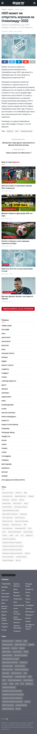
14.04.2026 (5, 191)
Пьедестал (6, 436)
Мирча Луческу (16, 525)
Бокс (4, 349)
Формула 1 (6, 468)
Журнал (5, 389)
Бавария (31, 496)
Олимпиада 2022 (26, 131)
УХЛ (22, 535)
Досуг (4, 385)
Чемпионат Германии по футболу (13, 546)
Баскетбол (6, 341)
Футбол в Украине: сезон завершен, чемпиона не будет (16, 242)
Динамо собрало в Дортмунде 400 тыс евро (17, 214)
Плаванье (6, 429)
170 (11, 301)
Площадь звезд (8, 432)
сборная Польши (21, 557)
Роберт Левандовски (14, 532)
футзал (18, 560)
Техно (4, 452)
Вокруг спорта (8, 365)
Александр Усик (7, 496)
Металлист (6, 525)
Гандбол (5, 373)
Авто (4, 334)
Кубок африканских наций (10, 510)
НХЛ (16, 131)
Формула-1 (29, 535)
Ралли (4, 440)
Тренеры (5, 460)
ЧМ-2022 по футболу (9, 539)
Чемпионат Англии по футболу (12, 542)
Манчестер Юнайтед (21, 521)
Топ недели (6, 456)
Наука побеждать (9, 417)
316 (11, 191)
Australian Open (8, 493)
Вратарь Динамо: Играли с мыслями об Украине (17, 297)
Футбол (5, 472)
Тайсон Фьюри (28, 532)
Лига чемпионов (7, 518)
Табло (4, 444)
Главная (4, 9)
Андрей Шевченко (20, 496)
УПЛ (17, 535)
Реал (4, 532)
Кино (4, 401)
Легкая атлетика (8, 413)
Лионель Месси (20, 518)
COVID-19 (10, 131)
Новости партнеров (10, 425)
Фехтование (7, 464)
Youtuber (5, 330)
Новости (10, 9)
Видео (4, 361)
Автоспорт (6, 337)
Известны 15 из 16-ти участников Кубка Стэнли (17, 270)
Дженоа (22, 500)
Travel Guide (7, 326)
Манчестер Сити (8, 521)
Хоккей (5, 265)
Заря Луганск (17, 503)
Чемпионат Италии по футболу (12, 550)
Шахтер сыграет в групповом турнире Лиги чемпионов (17, 187)
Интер (26, 503)
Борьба (5, 357)
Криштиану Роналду (21, 507)
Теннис (5, 448)
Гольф (4, 377)
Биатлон (5, 345)
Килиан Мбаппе (7, 507)
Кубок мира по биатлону (10, 514)
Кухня (4, 409)
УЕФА (11, 535)
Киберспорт (6, 397)
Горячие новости (19, 9)
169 (11, 274)
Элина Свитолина (8, 557)
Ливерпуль (23, 514)
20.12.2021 (5, 31)
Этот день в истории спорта (13, 480)
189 (11, 246)
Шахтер (27, 553)
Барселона (6, 500)
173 (11, 218)
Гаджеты (5, 369)
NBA (25, 493)
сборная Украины (8, 560)
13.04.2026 (5, 218)
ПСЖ (29, 528)
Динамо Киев (6, 503)
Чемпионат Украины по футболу (12, 553)
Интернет (5, 393)
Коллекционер (8, 405)
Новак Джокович (8, 528)
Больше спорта (8, 353)
